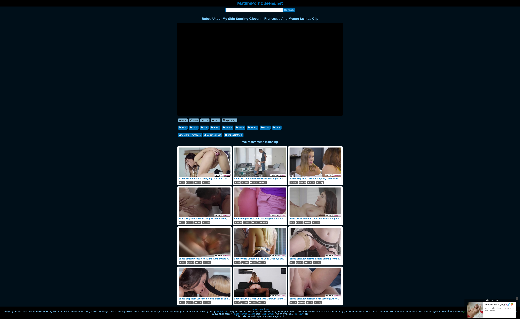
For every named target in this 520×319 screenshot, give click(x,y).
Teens (241, 127)
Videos (228, 127)
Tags (261, 309)
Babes (266, 127)
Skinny (253, 127)
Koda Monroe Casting (244, 314)
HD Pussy (298, 314)
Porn (183, 127)
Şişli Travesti (268, 314)
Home (254, 309)
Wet (205, 127)
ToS (267, 309)
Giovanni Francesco (191, 135)
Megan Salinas (213, 135)
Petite (216, 127)
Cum (277, 127)
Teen (194, 127)
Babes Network (234, 135)
